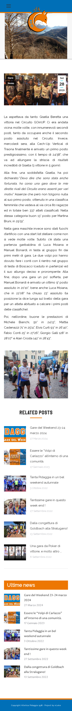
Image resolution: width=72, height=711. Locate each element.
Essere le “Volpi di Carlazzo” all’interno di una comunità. (49, 456)
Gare (10, 78)
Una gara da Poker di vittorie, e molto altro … (46, 548)
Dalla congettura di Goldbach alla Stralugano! (49, 525)
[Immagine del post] (15, 434)
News (11, 83)
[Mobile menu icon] (8, 6)
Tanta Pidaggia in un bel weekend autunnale (47, 479)
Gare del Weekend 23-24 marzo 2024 (47, 430)
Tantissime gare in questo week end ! (48, 502)
